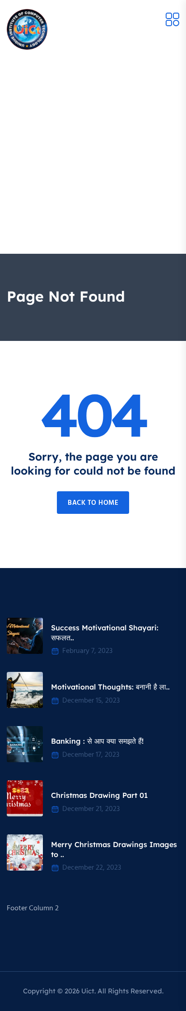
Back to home (93, 503)
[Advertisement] (93, 156)
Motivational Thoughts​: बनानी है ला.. (110, 686)
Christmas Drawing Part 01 (99, 795)
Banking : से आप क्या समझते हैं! (97, 740)
